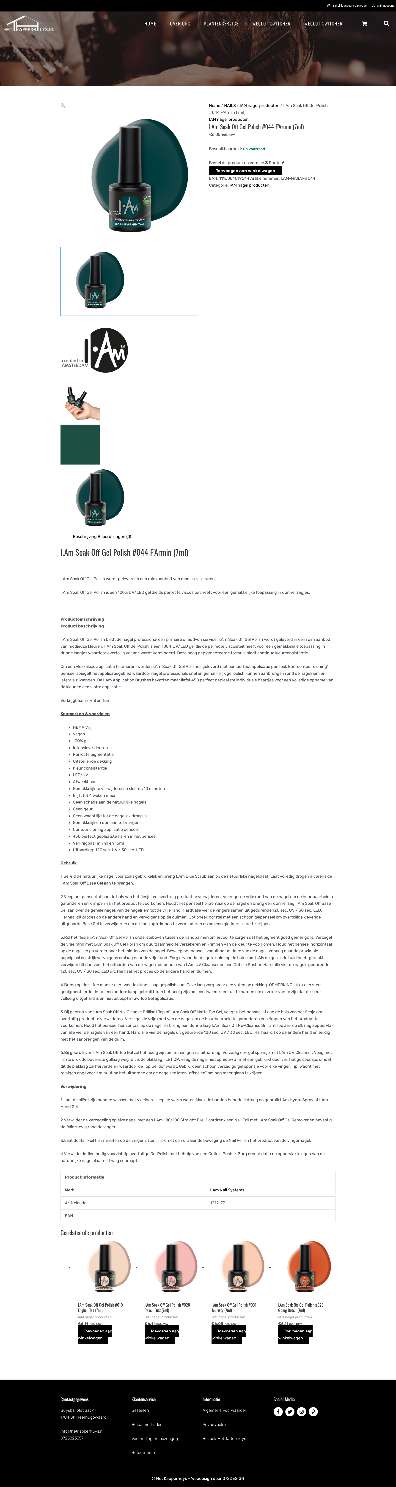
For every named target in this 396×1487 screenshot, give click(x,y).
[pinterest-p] (314, 1411)
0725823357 (71, 1438)
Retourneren (143, 1452)
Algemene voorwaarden (225, 1410)
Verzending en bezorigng (155, 1438)
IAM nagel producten (259, 105)
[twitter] (290, 1411)
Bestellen (140, 1410)
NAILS (230, 105)
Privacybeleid (215, 1424)
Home (150, 23)
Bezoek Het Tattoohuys (224, 1438)
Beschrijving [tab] (85, 536)
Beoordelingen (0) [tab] (114, 536)
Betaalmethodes (147, 1424)
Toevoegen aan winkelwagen (245, 170)
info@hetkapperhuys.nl (82, 1431)
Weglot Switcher (271, 23)
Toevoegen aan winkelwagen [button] (95, 1335)
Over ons (180, 23)
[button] (387, 23)
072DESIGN (233, 1478)
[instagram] (302, 1411)
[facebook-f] (279, 1411)
